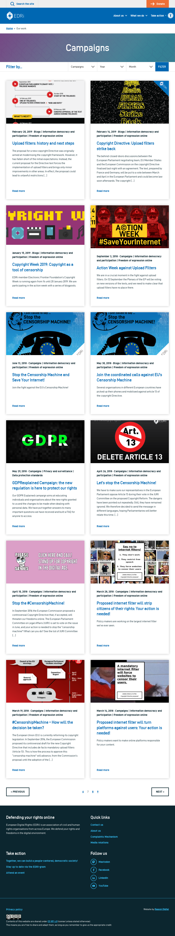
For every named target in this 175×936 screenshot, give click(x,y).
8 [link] (92, 791)
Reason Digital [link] (162, 909)
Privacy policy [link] (14, 909)
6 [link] (83, 791)
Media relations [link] (100, 842)
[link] (170, 15)
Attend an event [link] (15, 872)
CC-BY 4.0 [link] (52, 921)
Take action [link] (157, 15)
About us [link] (118, 15)
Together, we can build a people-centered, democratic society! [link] (42, 860)
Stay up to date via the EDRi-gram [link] (26, 866)
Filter (162, 66)
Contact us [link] (97, 824)
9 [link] (97, 791)
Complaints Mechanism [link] (104, 836)
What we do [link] (137, 15)
